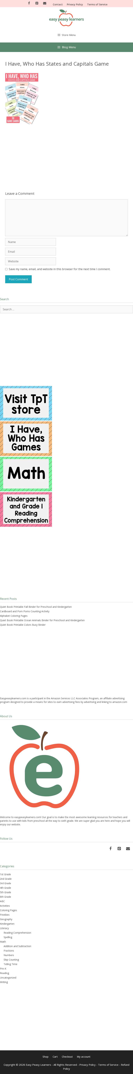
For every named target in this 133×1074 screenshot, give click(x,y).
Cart (55, 1056)
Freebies (5, 914)
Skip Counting (11, 959)
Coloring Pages (8, 910)
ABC (2, 901)
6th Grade (5, 896)
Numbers (9, 955)
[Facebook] (29, 3)
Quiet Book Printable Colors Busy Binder (23, 624)
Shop (45, 1056)
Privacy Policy (75, 4)
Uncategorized (8, 977)
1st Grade (5, 874)
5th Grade (5, 892)
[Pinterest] (37, 3)
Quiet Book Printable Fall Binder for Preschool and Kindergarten (36, 606)
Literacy (4, 928)
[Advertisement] (66, 153)
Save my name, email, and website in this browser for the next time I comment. (59, 269)
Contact (58, 4)
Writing (4, 982)
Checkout (67, 1056)
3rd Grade (5, 883)
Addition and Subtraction (17, 946)
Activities (5, 905)
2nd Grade (6, 878)
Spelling (8, 937)
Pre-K (3, 968)
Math (3, 941)
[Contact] (44, 3)
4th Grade (5, 887)
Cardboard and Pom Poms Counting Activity (24, 611)
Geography (6, 919)
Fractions (9, 950)
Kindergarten (7, 923)
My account (83, 1056)
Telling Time (10, 964)
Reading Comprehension (17, 932)
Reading (4, 973)
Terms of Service (97, 4)
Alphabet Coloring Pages (14, 615)
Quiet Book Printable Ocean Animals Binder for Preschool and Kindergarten (42, 620)
